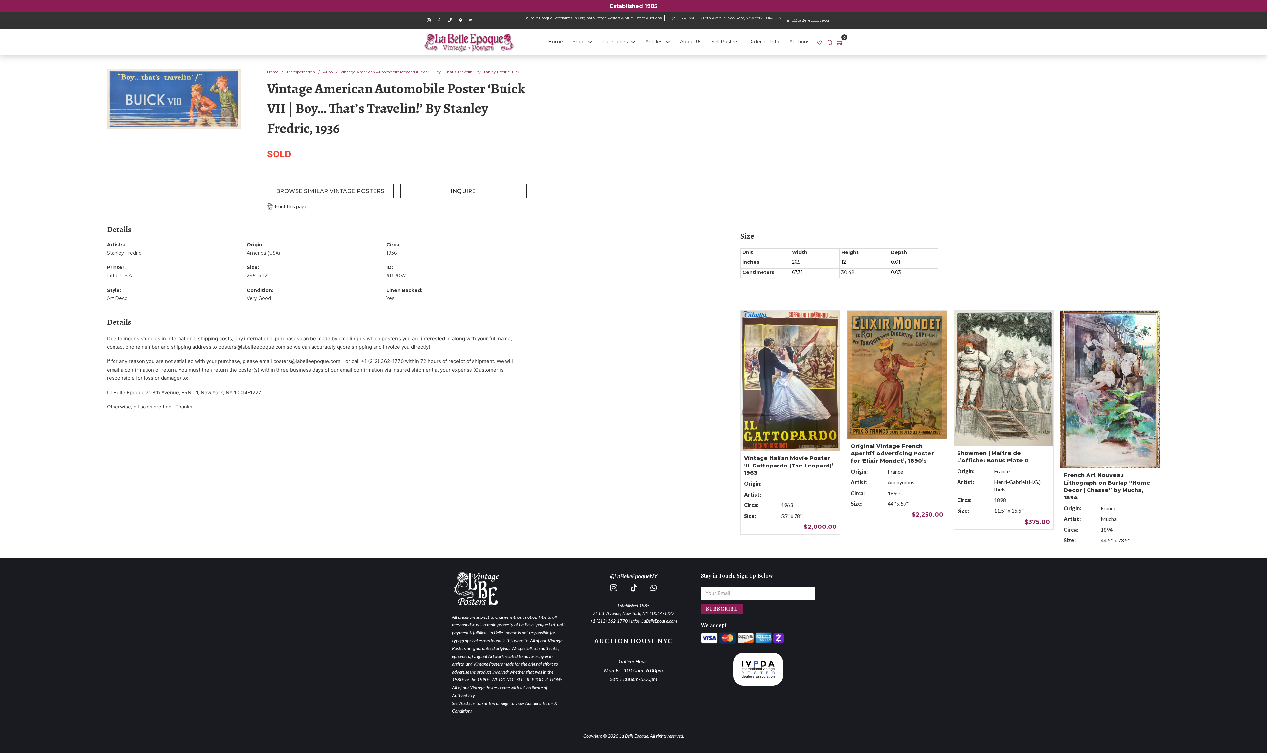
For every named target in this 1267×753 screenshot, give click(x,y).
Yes (390, 298)
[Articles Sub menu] (668, 42)
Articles (653, 42)
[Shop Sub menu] (590, 42)
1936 (391, 253)
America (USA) (263, 253)
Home (555, 42)
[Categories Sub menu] (633, 42)
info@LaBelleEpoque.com (809, 20)
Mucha (1109, 519)
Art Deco (117, 298)
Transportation (300, 71)
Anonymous (901, 482)
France (895, 471)
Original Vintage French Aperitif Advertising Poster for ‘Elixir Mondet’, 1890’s (892, 453)
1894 (1107, 530)
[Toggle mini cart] (840, 42)
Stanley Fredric (124, 253)
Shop (579, 42)
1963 (787, 505)
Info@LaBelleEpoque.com (654, 621)
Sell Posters (724, 42)
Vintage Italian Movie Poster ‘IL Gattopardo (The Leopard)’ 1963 (788, 465)
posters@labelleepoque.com (251, 347)
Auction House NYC (633, 641)
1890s (895, 493)
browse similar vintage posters (330, 191)
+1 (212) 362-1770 (681, 18)
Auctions (799, 42)
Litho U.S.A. (120, 276)
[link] (820, 42)
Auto (328, 71)
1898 (1000, 500)
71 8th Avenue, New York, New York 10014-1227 (741, 18)
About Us (690, 42)
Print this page (291, 206)
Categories (615, 42)
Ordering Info (763, 42)
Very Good (259, 298)
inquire (463, 191)
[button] (232, 77)
